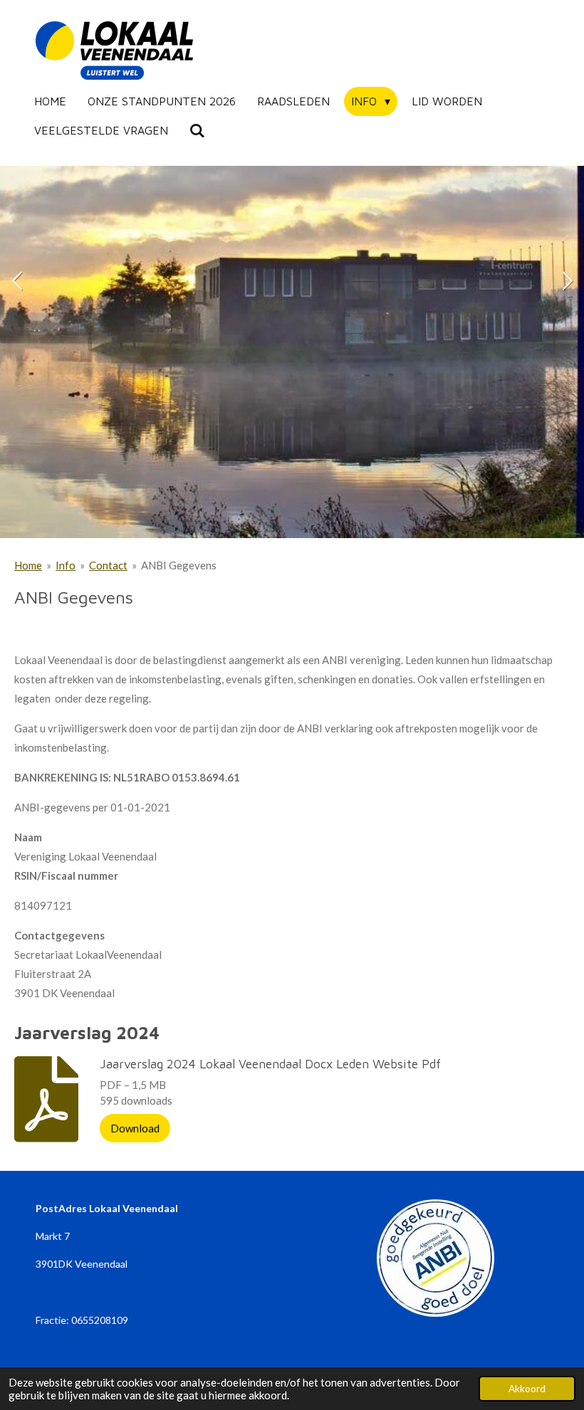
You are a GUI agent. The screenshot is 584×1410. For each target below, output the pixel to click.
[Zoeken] (197, 130)
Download (135, 1128)
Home (28, 565)
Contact (108, 565)
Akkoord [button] (527, 1388)
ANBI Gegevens (179, 565)
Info (65, 565)
